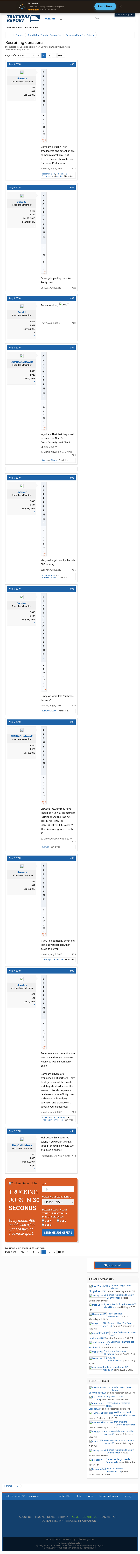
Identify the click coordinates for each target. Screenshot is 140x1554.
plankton (22, 78)
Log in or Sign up (124, 14)
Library (63, 1517)
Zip (44, 1183)
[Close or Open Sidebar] (126, 35)
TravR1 (21, 312)
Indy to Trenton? (115, 1468)
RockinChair (47, 1117)
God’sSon (108, 1370)
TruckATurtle (95, 1347)
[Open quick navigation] (129, 35)
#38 (72, 858)
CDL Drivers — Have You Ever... (117, 1323)
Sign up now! (112, 1265)
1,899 (32, 371)
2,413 (32, 211)
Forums (50, 18)
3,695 (32, 321)
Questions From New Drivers (34, 47)
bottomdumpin (48, 174)
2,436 (32, 501)
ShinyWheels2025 (97, 1291)
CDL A (47, 1220)
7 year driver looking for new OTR (120, 1304)
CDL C (48, 1224)
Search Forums (14, 27)
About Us (25, 1517)
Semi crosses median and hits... (119, 1440)
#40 (72, 1131)
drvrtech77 (109, 1434)
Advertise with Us (84, 1517)
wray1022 (107, 1326)
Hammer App (109, 1517)
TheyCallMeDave (22, 1145)
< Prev (21, 55)
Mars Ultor (109, 1307)
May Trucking (120, 1421)
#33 (72, 298)
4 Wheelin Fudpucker (124, 1415)
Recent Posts (31, 27)
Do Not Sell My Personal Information (68, 1521)
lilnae (44, 460)
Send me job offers (58, 1232)
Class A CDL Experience (56, 1196)
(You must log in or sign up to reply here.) (25, 1248)
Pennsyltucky (28, 222)
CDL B (62, 1220)
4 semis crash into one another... (120, 1431)
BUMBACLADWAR (22, 361)
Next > (61, 55)
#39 (72, 971)
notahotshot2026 (97, 1338)
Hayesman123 (115, 1316)
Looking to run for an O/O (115, 1367)
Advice (111, 1357)
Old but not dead (122, 1412)
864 (33, 1154)
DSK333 (21, 201)
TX (33, 332)
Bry (98, 1399)
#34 (72, 347)
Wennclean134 (115, 1360)
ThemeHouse (89, 1547)
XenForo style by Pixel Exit (70, 1543)
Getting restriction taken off (120, 1295)
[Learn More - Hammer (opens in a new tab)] (70, 6)
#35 (72, 478)
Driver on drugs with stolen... (110, 1396)
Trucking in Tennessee (52, 959)
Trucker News (45, 1517)
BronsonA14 (95, 1409)
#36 (72, 588)
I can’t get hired (115, 1313)
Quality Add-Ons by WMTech (70, 1545)
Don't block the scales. (115, 1351)
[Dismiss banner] (121, 6)
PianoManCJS (114, 1471)
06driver (60, 176)
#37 (72, 722)
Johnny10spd (114, 1298)
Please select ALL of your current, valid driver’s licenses (54, 1213)
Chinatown (109, 1354)
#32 (72, 64)
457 (33, 87)
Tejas (32, 1165)
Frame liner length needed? (119, 1459)
